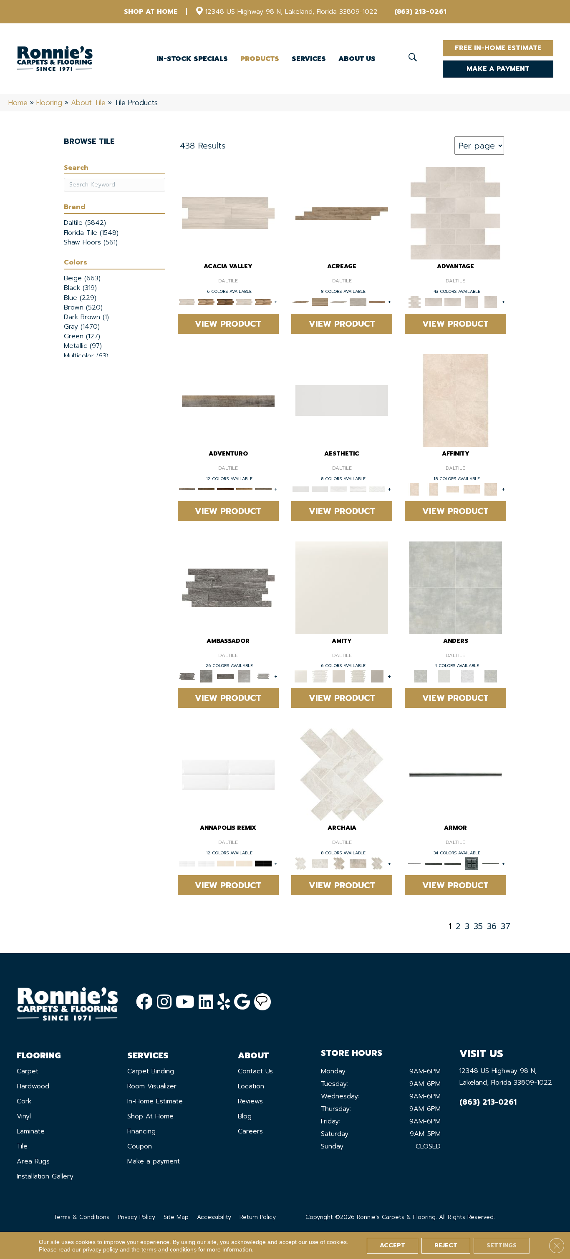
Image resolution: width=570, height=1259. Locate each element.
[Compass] (244, 489)
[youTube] (185, 1002)
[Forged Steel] (433, 863)
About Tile (88, 102)
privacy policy (100, 1249)
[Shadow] (490, 676)
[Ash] (228, 213)
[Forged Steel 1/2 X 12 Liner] (455, 774)
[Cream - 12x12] (455, 400)
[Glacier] (467, 676)
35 (478, 926)
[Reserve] (338, 301)
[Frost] (444, 676)
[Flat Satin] (341, 400)
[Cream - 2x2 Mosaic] (452, 489)
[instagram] (164, 1002)
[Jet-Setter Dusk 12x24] (244, 676)
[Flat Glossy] (320, 489)
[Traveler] (228, 401)
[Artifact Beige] (338, 863)
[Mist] (455, 587)
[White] (341, 587)
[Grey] (377, 676)
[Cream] (472, 489)
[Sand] (225, 863)
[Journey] (225, 489)
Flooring (49, 102)
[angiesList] (262, 1002)
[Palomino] (341, 213)
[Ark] (206, 301)
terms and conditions (169, 1249)
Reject (445, 1245)
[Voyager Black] (228, 587)
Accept (392, 1245)
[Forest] (263, 489)
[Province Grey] (377, 863)
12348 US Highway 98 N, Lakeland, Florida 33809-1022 (291, 11)
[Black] (263, 863)
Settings (502, 1245)
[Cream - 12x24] (433, 489)
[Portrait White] (455, 213)
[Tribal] (377, 489)
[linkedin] (206, 1002)
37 (505, 926)
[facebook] (144, 1002)
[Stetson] (377, 301)
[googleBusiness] (242, 1002)
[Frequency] (338, 489)
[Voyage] (206, 489)
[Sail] (228, 774)
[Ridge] (225, 301)
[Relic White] (341, 774)
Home (18, 102)
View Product (228, 323)
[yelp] (223, 1002)
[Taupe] (338, 676)
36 (492, 926)
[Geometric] (358, 489)
